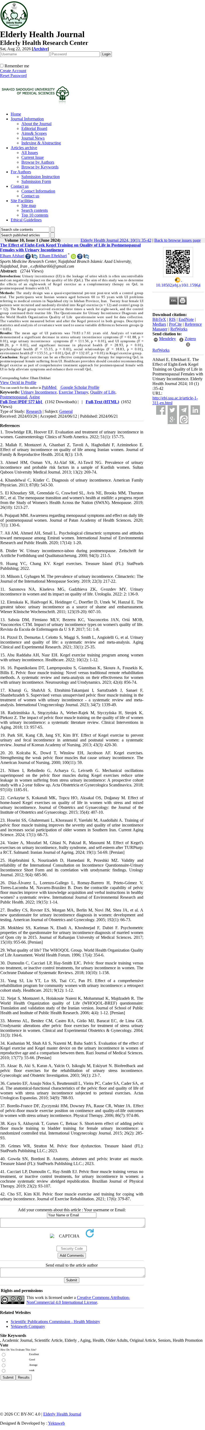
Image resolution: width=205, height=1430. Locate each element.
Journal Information (27, 119)
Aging (34, 397)
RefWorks (178, 329)
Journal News (33, 138)
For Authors (21, 172)
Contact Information (38, 191)
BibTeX (159, 319)
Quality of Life (102, 392)
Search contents (34, 210)
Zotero (190, 338)
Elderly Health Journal (62, 1414)
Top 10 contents (34, 215)
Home (16, 114)
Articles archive (24, 147)
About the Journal (36, 123)
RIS (172, 319)
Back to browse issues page (177, 240)
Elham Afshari (12, 255)
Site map (28, 205)
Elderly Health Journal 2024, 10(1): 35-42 (116, 240)
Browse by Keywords (39, 167)
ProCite (175, 324)
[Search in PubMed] (34, 257)
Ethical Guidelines (26, 220)
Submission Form (36, 181)
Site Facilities (22, 200)
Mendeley (167, 338)
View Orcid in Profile (18, 382)
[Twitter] (172, 410)
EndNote (186, 319)
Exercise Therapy (73, 392)
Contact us (20, 186)
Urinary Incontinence (39, 392)
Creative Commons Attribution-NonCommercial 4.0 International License (78, 1300)
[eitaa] (183, 419)
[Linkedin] (195, 410)
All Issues (29, 152)
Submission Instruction (40, 176)
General (66, 411)
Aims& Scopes (34, 133)
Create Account (13, 70)
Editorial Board (34, 128)
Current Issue (32, 157)
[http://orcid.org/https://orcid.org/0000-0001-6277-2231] (73, 257)
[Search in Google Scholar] (28, 257)
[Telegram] (183, 410)
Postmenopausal (13, 397)
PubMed (49, 387)
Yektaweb (56, 1423)
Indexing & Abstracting (41, 143)
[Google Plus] (172, 419)
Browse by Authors (37, 162)
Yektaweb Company (28, 1326)
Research (34, 411)
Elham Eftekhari (53, 255)
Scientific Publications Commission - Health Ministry (55, 1321)
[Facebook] (160, 410)
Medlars (159, 324)
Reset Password (13, 75)
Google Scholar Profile (80, 387)
